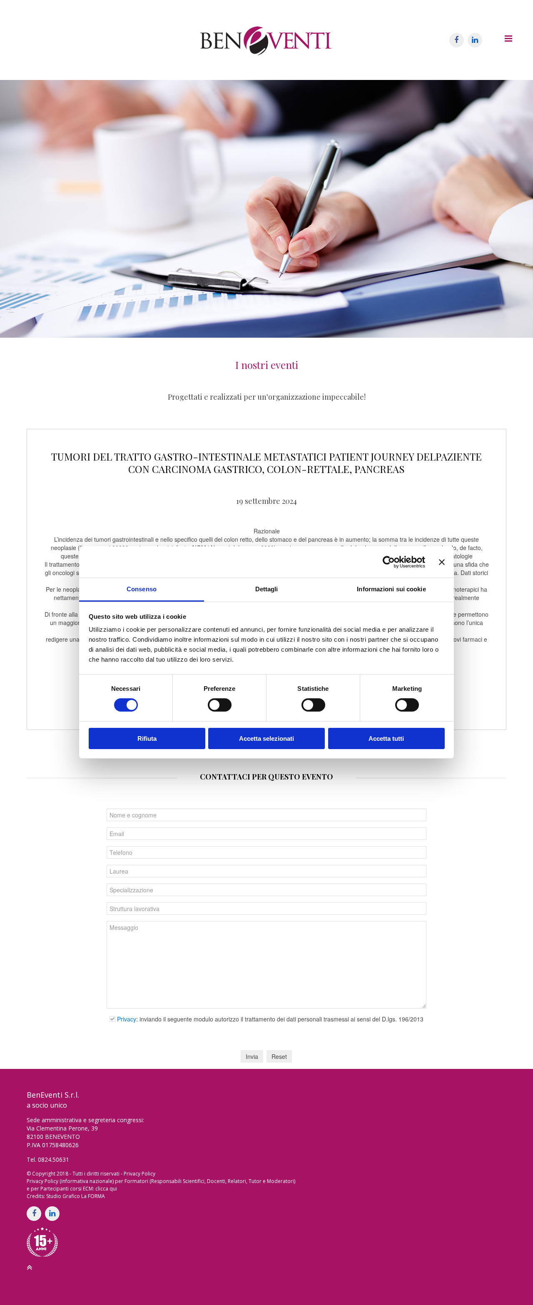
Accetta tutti (386, 738)
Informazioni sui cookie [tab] (391, 589)
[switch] (220, 705)
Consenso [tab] (142, 589)
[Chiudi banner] (442, 562)
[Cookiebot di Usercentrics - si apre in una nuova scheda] (388, 561)
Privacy (126, 1019)
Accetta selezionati (266, 738)
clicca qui (106, 1188)
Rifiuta (147, 738)
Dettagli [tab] (266, 589)
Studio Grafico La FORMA (75, 1196)
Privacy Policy (139, 1173)
